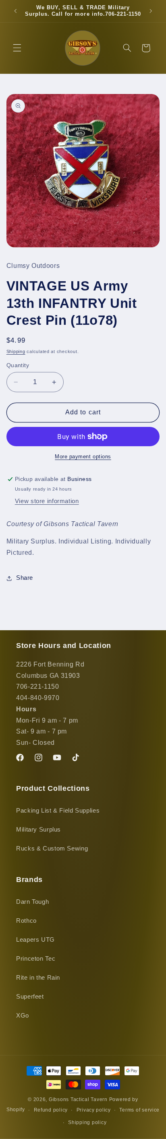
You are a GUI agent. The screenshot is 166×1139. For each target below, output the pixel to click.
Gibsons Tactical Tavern (78, 1099)
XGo (22, 1015)
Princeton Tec (35, 958)
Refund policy (51, 1110)
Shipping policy (87, 1122)
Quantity (17, 365)
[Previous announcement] (15, 11)
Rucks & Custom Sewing (52, 848)
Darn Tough (32, 902)
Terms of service (139, 1110)
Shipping (15, 351)
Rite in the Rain (38, 977)
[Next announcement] (151, 11)
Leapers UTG (35, 939)
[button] (17, 48)
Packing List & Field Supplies (58, 810)
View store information (47, 501)
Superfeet (30, 996)
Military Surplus (38, 829)
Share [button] (24, 578)
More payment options (83, 457)
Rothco (26, 920)
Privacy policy (94, 1110)
